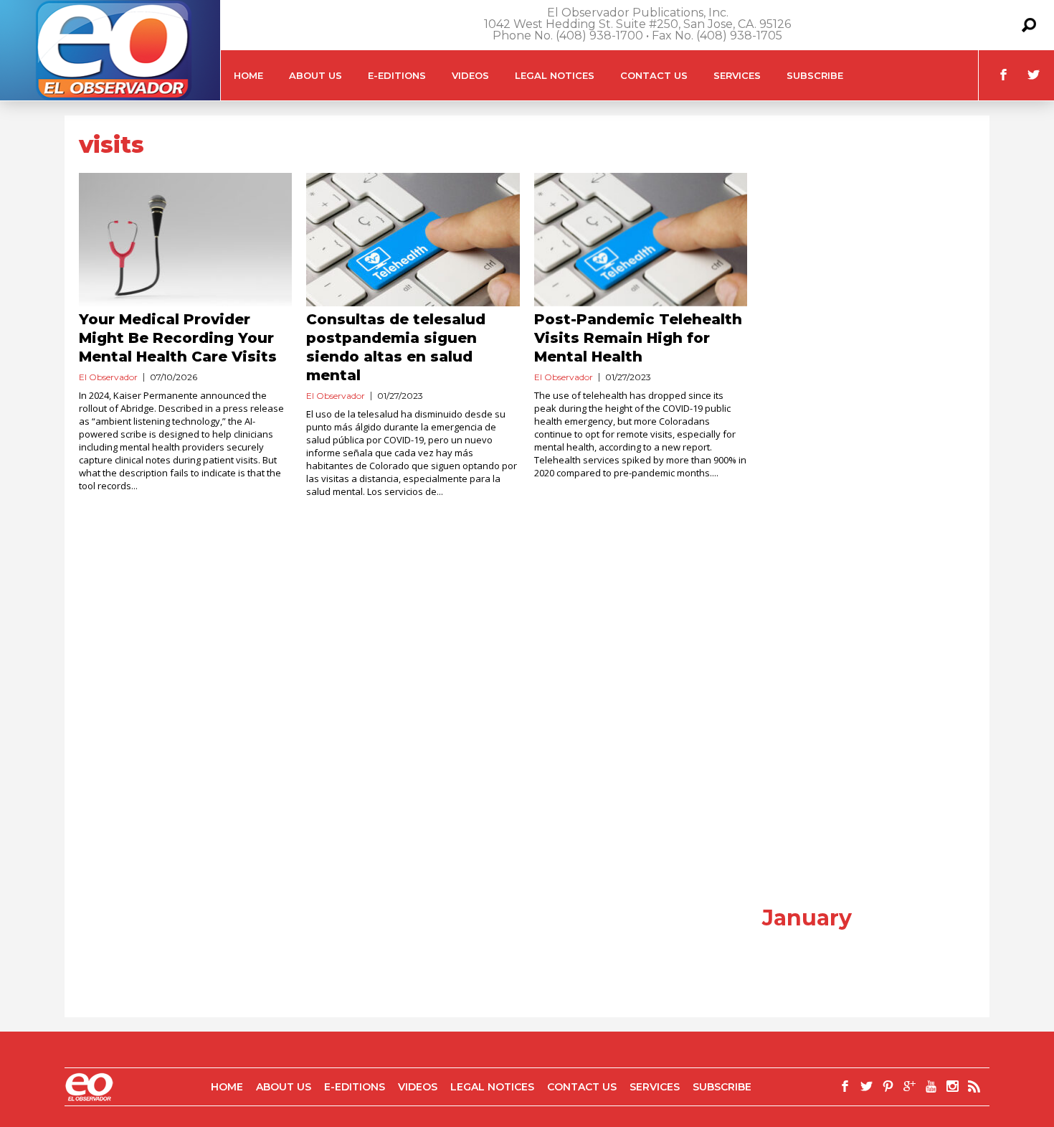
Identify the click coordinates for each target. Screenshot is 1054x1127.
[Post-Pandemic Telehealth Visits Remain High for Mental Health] (640, 239)
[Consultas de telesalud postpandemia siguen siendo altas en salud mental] (412, 239)
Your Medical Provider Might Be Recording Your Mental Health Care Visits (178, 338)
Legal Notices (554, 75)
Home (248, 75)
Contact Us (654, 75)
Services (737, 75)
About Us (315, 75)
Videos (470, 75)
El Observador (108, 377)
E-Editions (397, 75)
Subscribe (815, 75)
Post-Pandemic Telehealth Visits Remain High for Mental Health (638, 338)
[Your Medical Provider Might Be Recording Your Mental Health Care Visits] (185, 239)
